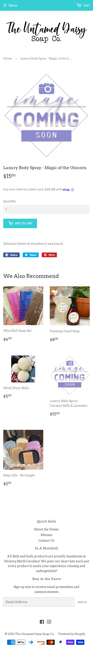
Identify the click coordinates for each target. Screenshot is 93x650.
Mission (46, 535)
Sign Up (82, 602)
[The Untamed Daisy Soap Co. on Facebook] (42, 622)
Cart (86, 5)
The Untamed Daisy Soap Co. (35, 634)
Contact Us (46, 540)
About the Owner (46, 529)
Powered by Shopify (71, 634)
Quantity (9, 201)
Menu (13, 5)
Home (7, 58)
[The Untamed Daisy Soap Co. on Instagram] (49, 622)
